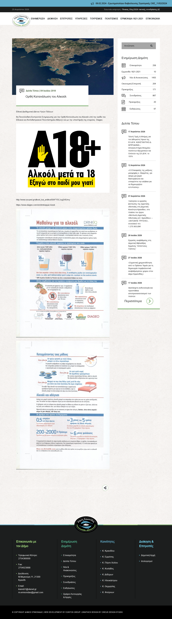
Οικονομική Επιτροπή (139, 83)
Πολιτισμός (111, 18)
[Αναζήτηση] (151, 45)
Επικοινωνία (153, 18)
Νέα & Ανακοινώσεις (143, 77)
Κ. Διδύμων (107, 574)
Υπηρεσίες (81, 18)
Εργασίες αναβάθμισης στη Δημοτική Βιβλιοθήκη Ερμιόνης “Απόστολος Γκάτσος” (139, 244)
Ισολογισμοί (146, 561)
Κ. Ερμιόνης (108, 556)
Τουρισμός (96, 18)
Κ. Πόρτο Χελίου (110, 562)
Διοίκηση (52, 18)
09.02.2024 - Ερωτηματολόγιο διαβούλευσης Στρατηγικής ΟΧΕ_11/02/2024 (105, 3)
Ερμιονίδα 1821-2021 (132, 18)
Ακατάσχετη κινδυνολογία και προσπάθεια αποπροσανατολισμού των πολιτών (140, 292)
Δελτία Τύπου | (33, 90)
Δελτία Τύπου (69, 561)
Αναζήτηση (129, 46)
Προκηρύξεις (139, 89)
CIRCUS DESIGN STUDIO (112, 612)
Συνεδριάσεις (143, 95)
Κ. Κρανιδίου (108, 551)
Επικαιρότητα (143, 65)
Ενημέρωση (38, 18)
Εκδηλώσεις (143, 109)
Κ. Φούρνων (108, 592)
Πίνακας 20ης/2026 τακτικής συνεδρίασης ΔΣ (141, 9)
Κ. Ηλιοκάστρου (109, 580)
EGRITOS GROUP (73, 612)
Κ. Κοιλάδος (108, 568)
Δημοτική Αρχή (148, 555)
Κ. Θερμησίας (108, 586)
